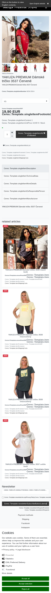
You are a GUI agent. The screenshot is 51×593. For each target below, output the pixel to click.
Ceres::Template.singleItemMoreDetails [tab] (20, 184)
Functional (10, 570)
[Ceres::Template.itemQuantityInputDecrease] (12, 136)
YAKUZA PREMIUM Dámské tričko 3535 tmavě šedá (25, 271)
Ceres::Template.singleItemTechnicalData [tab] (21, 176)
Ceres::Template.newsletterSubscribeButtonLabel (24, 504)
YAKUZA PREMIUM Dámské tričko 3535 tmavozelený (25, 336)
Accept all (26, 578)
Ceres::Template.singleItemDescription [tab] (20, 168)
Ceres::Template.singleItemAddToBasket (30, 134)
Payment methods (25, 515)
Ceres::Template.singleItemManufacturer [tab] (21, 199)
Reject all (25, 589)
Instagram (25, 527)
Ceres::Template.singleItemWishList (17, 145)
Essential (10, 555)
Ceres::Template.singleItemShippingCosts (15, 158)
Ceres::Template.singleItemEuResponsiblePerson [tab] (24, 191)
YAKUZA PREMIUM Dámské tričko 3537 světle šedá (25, 465)
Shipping (25, 519)
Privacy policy (9, 550)
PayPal (9, 566)
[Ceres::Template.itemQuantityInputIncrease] (12, 132)
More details (7, 573)
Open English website (37, 4)
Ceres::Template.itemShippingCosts (16, 283)
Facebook (25, 523)
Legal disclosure (23, 550)
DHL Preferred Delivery (15, 562)
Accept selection (25, 584)
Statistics (9, 559)
